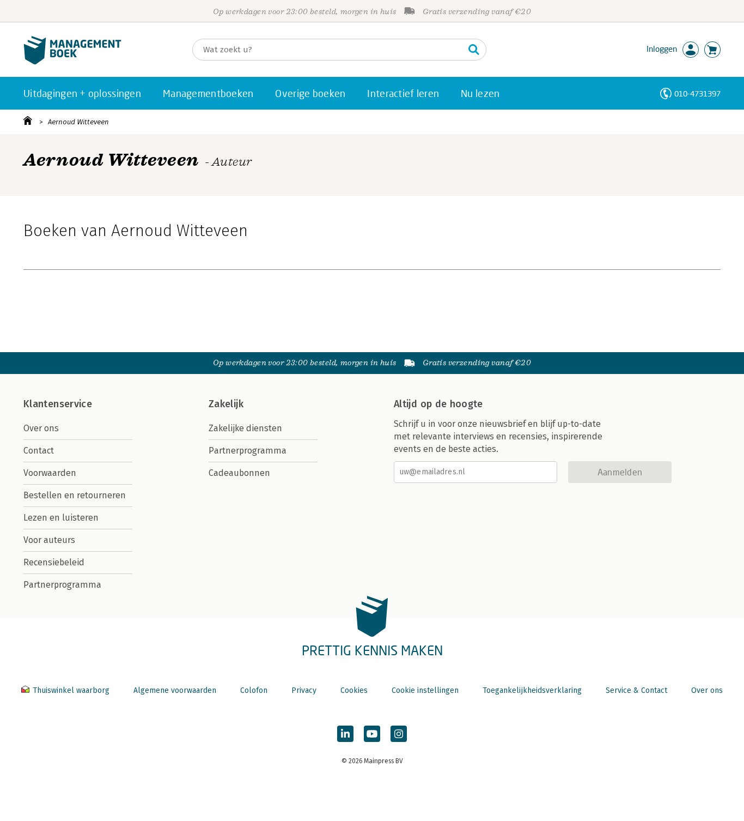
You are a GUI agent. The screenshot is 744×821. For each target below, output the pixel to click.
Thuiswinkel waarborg (71, 690)
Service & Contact (636, 690)
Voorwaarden (49, 473)
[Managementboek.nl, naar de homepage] (72, 62)
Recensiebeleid (53, 562)
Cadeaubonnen (239, 473)
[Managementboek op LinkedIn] (345, 734)
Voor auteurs (49, 540)
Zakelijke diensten (245, 428)
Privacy (303, 690)
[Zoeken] (473, 50)
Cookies (354, 690)
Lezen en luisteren (61, 517)
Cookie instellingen (425, 690)
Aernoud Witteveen (78, 122)
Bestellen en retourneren (74, 495)
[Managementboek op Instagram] (399, 734)
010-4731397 (697, 93)
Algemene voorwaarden (174, 690)
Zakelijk (226, 404)
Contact (38, 450)
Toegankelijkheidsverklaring (532, 690)
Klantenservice (57, 404)
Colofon (253, 690)
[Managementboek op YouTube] (372, 734)
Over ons (41, 428)
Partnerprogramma (62, 584)
